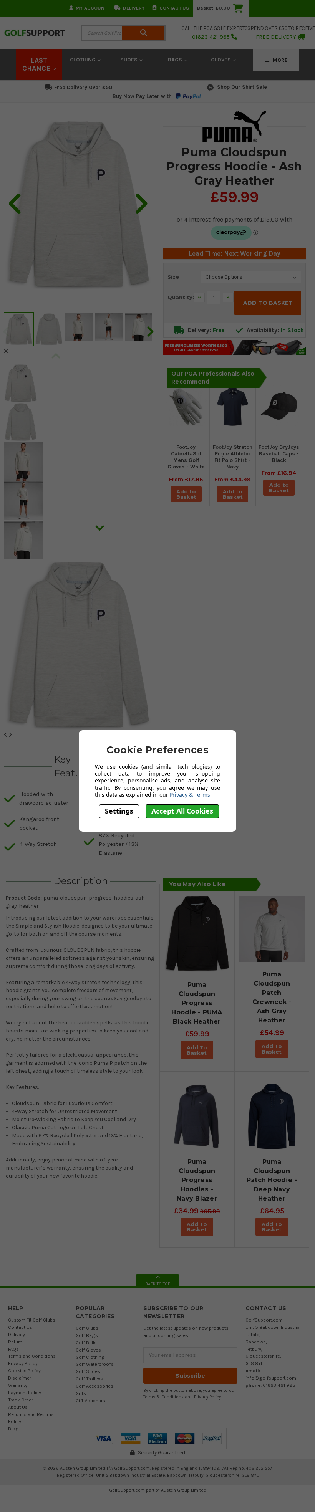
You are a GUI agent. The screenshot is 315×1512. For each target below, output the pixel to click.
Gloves (221, 59)
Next (150, 331)
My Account (91, 8)
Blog (13, 1428)
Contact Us (174, 8)
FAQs (13, 1349)
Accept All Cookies (182, 811)
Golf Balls (86, 1342)
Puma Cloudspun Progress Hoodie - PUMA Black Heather (196, 1003)
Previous (56, 358)
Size (173, 277)
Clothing (83, 59)
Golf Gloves (88, 1350)
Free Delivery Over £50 (83, 87)
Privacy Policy (23, 1363)
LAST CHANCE (37, 64)
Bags (176, 59)
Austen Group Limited (183, 1490)
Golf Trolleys (89, 1378)
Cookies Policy (24, 1370)
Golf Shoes (88, 1371)
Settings (119, 811)
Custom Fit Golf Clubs (31, 1320)
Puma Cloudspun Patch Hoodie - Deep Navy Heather (272, 1180)
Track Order (20, 1400)
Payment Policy (24, 1392)
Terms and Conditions (32, 1356)
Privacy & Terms (190, 794)
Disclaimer (19, 1378)
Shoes (129, 59)
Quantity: (180, 297)
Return (15, 1342)
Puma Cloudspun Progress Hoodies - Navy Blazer (197, 1180)
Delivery (134, 8)
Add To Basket (197, 1050)
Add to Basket (186, 494)
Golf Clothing (90, 1357)
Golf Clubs (87, 1328)
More (279, 60)
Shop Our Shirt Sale (242, 87)
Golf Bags (87, 1335)
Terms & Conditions (163, 1397)
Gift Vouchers (90, 1400)
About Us (18, 1407)
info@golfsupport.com (270, 1378)
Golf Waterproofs (95, 1364)
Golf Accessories (94, 1386)
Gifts (81, 1393)
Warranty (17, 1385)
